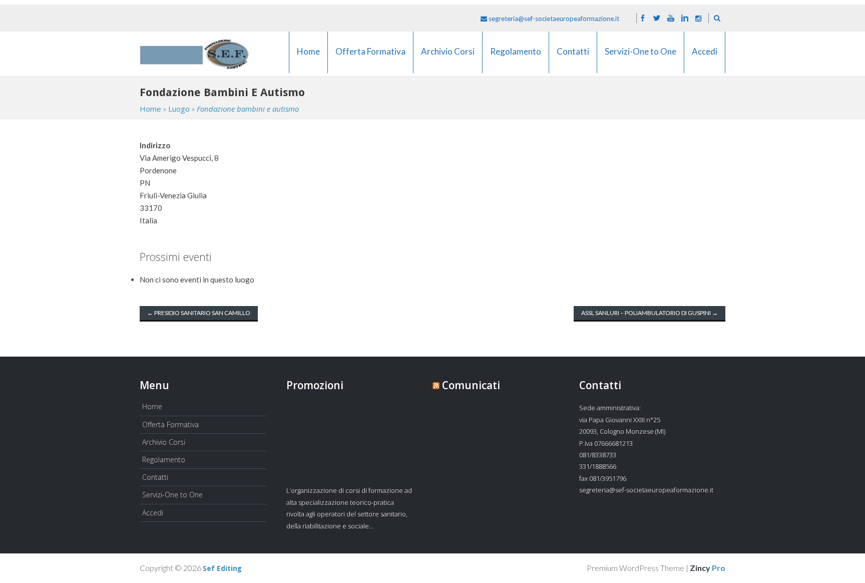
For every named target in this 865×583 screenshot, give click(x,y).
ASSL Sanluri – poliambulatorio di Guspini (649, 313)
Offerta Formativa (370, 57)
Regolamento (515, 57)
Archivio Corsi (448, 57)
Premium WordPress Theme (635, 567)
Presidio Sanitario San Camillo (198, 313)
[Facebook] (643, 18)
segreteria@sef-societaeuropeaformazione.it (553, 19)
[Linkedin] (685, 18)
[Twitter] (657, 18)
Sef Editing (222, 568)
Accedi (704, 57)
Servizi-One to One (640, 57)
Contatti (573, 57)
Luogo (179, 109)
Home (308, 57)
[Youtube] (671, 18)
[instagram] (698, 18)
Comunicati (471, 385)
